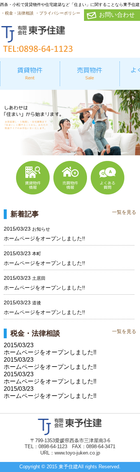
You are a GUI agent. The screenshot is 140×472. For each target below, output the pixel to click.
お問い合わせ (117, 15)
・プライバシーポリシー (57, 13)
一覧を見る (124, 212)
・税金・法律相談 (17, 13)
